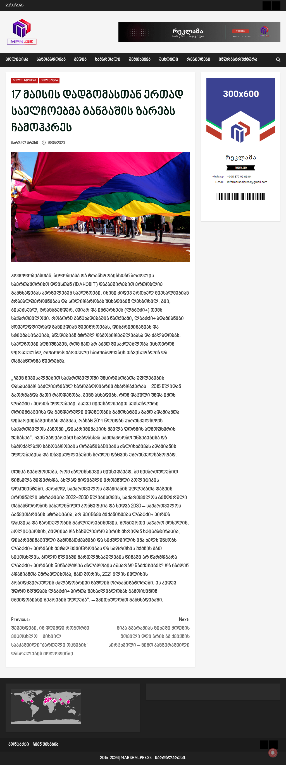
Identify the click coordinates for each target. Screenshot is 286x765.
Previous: (50, 636)
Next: (148, 632)
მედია (80, 59)
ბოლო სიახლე (24, 80)
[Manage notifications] (272, 752)
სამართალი (107, 59)
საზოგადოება (51, 59)
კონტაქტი (18, 744)
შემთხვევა (140, 59)
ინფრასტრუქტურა (238, 59)
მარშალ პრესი (24, 143)
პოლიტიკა (17, 59)
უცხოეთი (168, 59)
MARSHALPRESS (136, 758)
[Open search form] (278, 60)
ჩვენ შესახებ (45, 744)
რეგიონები (198, 59)
